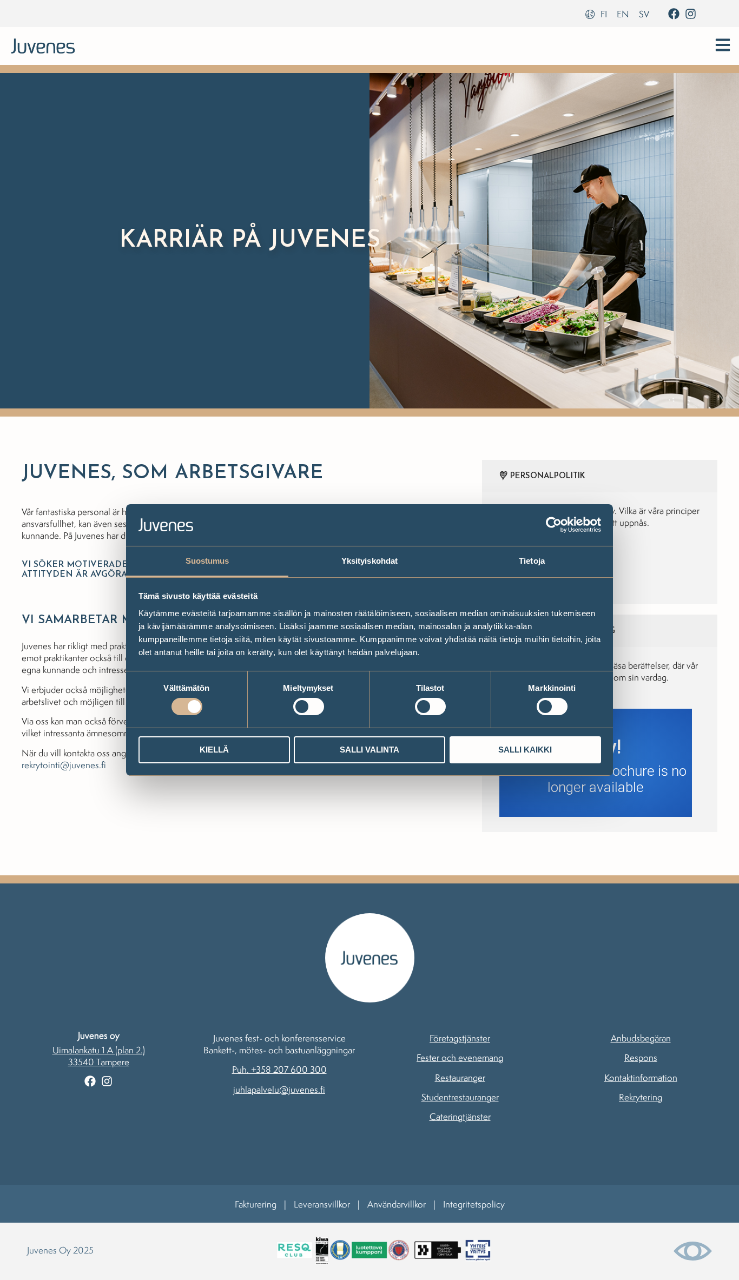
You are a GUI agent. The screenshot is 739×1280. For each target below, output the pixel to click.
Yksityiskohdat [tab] (369, 560)
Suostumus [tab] (207, 560)
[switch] (308, 706)
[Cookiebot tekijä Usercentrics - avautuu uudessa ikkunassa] (553, 525)
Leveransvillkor (322, 1204)
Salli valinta (369, 749)
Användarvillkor (396, 1204)
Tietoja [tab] (532, 560)
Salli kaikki (525, 749)
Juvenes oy (99, 1035)
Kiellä (214, 749)
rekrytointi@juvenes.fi (64, 765)
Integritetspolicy (474, 1204)
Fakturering (255, 1204)
